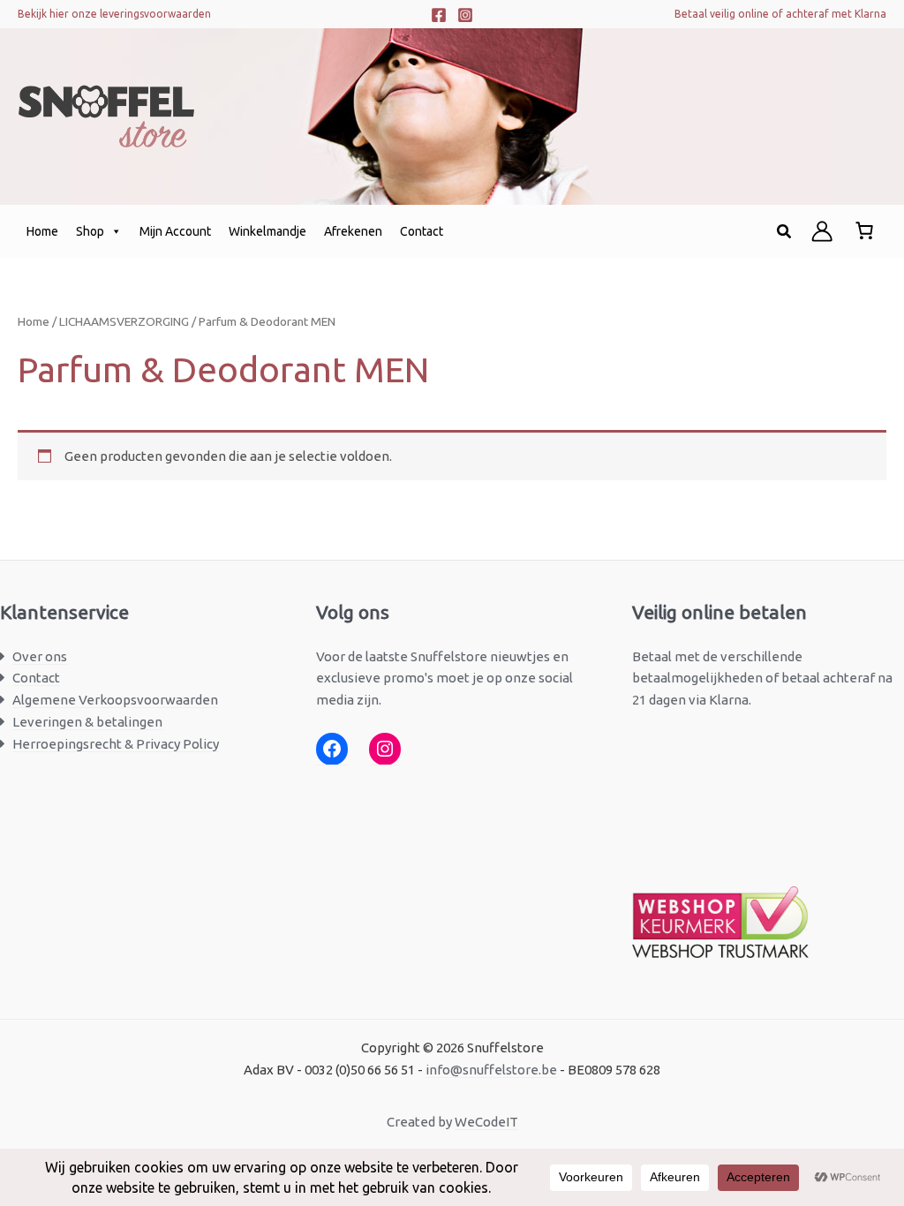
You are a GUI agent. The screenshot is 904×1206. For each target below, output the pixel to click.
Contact (421, 231)
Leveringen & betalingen (87, 721)
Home (42, 231)
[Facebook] (439, 15)
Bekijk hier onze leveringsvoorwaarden (114, 13)
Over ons (39, 656)
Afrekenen (353, 231)
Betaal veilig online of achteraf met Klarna (780, 13)
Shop (90, 231)
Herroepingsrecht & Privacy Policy (115, 743)
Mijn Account (175, 231)
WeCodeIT (486, 1121)
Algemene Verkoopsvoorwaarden (115, 699)
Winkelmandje (267, 231)
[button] (785, 232)
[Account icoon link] (821, 231)
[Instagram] (465, 15)
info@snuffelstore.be (491, 1069)
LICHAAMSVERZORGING (124, 321)
